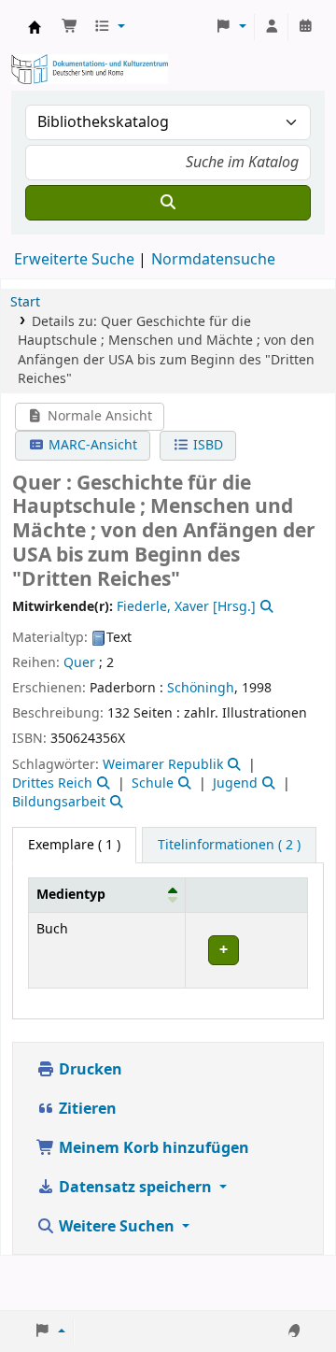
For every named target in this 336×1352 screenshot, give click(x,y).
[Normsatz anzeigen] (265, 607)
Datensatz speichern (135, 1187)
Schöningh (200, 688)
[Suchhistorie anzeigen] (305, 27)
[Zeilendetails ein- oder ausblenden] (246, 950)
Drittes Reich (52, 783)
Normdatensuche (213, 260)
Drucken (88, 1070)
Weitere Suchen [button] (116, 1227)
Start (25, 302)
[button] (70, 27)
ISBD (206, 445)
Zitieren (86, 1109)
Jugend (235, 783)
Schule (153, 783)
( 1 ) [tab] (74, 845)
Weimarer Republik (163, 765)
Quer (79, 663)
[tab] (229, 845)
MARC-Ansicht (91, 445)
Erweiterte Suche (74, 260)
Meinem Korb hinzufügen (152, 1148)
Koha (34, 27)
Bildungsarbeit (58, 802)
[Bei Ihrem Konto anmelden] (271, 27)
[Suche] (168, 203)
